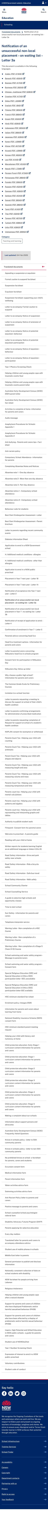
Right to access (8, 1494)
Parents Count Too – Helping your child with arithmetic (23, 748)
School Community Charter (16, 885)
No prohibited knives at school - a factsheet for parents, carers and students (23, 1159)
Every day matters (12, 1234)
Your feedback (8, 1499)
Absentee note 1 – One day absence (19, 472)
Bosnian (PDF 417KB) (15, 83)
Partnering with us (9, 1483)
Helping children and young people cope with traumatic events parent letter (24, 383)
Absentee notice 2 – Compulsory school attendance (21, 501)
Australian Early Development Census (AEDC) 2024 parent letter (24, 392)
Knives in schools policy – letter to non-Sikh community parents (23, 1150)
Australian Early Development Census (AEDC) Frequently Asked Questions (24, 1132)
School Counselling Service (16, 892)
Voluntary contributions (14, 1363)
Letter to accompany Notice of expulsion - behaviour (22, 350)
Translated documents (11, 32)
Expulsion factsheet (13, 292)
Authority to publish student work (19, 822)
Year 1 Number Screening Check (18, 1348)
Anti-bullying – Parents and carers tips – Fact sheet (23, 443)
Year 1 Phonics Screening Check (18, 367)
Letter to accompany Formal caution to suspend (21, 308)
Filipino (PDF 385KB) (15, 110)
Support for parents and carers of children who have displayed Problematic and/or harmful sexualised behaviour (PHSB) (22, 1306)
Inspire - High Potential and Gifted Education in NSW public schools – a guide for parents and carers (23, 1333)
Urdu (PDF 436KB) (14, 227)
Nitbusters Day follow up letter (17, 669)
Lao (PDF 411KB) (13, 160)
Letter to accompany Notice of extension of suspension (23, 323)
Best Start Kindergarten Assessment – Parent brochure (23, 522)
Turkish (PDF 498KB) (15, 223)
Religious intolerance (14, 1289)
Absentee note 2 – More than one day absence (24, 479)
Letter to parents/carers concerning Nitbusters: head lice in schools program (22, 652)
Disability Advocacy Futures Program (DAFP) (23, 1222)
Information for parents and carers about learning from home (22, 1010)
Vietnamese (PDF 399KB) (17, 232)
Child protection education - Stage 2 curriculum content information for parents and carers (22, 1071)
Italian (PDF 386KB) (14, 133)
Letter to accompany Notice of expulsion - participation (22, 359)
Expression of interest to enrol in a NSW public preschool (21, 1355)
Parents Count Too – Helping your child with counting (23, 739)
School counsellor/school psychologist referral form (21, 1214)
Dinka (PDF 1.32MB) (14, 101)
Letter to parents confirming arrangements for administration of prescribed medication (23, 712)
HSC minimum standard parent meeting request (21, 1028)
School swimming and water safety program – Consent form (24, 965)
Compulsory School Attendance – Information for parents (23, 458)
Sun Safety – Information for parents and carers (21, 914)
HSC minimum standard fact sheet (19, 997)
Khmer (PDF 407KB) (14, 146)
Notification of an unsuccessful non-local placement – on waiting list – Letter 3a (22, 601)
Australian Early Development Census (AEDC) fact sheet (24, 401)
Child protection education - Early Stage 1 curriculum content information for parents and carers (22, 1048)
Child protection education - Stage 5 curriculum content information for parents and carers (22, 1107)
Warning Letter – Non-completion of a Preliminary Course (20, 938)
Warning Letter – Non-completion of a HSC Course (22, 929)
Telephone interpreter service (17, 922)
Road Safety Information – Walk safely (21, 879)
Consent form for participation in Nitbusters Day (23, 661)
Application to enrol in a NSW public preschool (20, 571)
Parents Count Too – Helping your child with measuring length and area (23, 766)
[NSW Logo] (24, 10)
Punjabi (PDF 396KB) (15, 182)
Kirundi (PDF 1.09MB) (15, 151)
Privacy (5, 1489)
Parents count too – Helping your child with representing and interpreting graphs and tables (22, 813)
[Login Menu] (44, 3)
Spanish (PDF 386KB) (15, 205)
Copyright (6, 1473)
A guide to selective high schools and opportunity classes (20, 899)
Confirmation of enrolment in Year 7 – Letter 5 (23, 630)
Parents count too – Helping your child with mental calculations (22, 793)
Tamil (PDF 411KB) (14, 209)
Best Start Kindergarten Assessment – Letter (23, 515)
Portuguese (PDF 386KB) (16, 178)
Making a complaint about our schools (21, 1116)
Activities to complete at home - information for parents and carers (23, 410)
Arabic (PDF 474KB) (14, 74)
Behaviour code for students (16, 509)
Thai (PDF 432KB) (13, 214)
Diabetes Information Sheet (16, 539)
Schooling (8, 25)
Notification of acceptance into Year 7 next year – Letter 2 (22, 592)
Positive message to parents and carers (21, 1207)
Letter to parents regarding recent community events (24, 531)
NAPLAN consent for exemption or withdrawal (24, 732)
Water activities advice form (16, 1185)
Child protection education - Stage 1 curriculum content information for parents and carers (22, 1059)
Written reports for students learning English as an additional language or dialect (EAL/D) (23, 847)
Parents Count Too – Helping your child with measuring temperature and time (23, 784)
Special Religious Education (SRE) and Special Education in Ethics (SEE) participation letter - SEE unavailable (21, 976)
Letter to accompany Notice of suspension (22, 316)
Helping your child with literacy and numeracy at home (20, 1037)
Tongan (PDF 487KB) (15, 218)
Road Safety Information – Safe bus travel (22, 873)
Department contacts (10, 1478)
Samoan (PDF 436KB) (15, 191)
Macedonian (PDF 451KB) (17, 164)
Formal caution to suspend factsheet (20, 279)
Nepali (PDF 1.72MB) (15, 169)
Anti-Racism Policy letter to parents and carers (21, 1199)
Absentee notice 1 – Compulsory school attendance (21, 492)
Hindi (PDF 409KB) (14, 124)
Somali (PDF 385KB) (15, 200)
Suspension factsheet (14, 285)
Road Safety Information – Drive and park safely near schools (22, 856)
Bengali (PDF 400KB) (15, 78)
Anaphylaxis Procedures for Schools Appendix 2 (20, 434)
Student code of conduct (15, 1369)
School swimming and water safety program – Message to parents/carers (24, 956)
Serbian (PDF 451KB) (15, 196)
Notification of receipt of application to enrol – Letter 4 (24, 622)
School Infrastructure (16, 1441)
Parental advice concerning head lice (20, 636)
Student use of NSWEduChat (17, 1342)
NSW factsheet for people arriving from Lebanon (21, 1280)
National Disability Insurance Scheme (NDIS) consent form (23, 1019)
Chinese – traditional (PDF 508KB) (20, 92)
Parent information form (15, 1179)
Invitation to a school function (17, 693)
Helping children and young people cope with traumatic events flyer (24, 374)
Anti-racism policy (12, 451)
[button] (4, 10)
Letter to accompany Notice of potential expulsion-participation (21, 341)
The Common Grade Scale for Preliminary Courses (22, 685)
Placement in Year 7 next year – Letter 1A (21, 585)
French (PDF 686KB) (15, 114)
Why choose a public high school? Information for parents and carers (19, 676)
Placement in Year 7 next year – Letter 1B (21, 579)
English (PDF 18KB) (14, 105)
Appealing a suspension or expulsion (20, 273)
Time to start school (13, 907)
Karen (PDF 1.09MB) (14, 142)
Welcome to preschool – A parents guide (21, 834)
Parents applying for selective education (22, 1228)
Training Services (14, 1447)
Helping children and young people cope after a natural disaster (22, 1296)
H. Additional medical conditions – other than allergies (23, 562)
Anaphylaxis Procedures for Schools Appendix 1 (20, 425)
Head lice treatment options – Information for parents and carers (23, 643)
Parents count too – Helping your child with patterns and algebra (22, 802)
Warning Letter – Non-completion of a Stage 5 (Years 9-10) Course (24, 947)
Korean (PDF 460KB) (15, 155)
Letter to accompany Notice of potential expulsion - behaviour (21, 332)
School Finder (7, 1452)
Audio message (11, 418)
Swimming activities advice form (18, 1191)
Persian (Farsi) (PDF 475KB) (18, 173)
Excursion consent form (15, 1167)
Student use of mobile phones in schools (22, 1249)
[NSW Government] (24, 1405)
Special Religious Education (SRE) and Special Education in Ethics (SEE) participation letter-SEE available (21, 988)
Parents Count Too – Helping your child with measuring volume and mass (23, 775)
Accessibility (7, 1462)
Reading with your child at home (18, 840)
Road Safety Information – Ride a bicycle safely (22, 865)
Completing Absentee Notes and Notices (22, 466)
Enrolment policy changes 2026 (18, 1003)
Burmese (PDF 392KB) (15, 87)
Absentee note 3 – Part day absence (19, 485)
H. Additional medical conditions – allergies (23, 554)
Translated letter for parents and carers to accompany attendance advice (22, 1241)
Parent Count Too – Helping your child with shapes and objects (22, 757)
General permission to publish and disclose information (23, 1263)
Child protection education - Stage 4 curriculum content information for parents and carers (22, 1095)
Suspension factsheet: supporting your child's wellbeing (24, 299)
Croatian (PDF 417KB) (15, 96)
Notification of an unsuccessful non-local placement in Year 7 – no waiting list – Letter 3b (23, 612)
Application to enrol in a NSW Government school (22, 546)
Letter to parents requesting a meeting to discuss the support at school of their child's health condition (23, 702)
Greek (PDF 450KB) (14, 119)
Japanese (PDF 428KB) (16, 137)
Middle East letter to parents (17, 1255)
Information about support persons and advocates (21, 1123)
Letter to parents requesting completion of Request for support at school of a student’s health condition (23, 723)
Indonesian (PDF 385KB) (16, 128)
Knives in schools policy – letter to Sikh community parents (21, 1141)
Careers (5, 1467)
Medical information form (15, 1173)
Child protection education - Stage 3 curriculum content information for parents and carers (22, 1083)
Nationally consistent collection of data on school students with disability (22, 1272)
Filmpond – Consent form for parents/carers (23, 828)
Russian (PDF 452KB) (15, 187)
